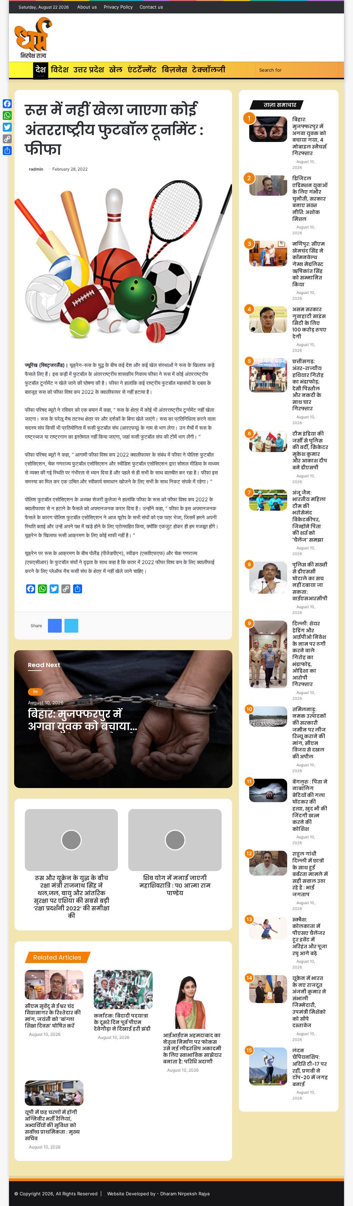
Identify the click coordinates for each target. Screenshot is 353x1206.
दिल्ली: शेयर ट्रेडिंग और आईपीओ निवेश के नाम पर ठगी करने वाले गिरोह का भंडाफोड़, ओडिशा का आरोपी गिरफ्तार (309, 654)
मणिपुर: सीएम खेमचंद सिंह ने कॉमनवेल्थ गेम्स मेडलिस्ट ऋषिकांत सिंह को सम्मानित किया (308, 264)
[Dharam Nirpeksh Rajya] (33, 37)
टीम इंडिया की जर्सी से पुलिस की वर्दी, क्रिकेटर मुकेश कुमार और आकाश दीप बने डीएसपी (310, 450)
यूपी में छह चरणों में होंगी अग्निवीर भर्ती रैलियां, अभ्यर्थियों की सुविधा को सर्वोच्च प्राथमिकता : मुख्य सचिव (52, 1125)
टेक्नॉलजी (208, 70)
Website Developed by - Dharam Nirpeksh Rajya (158, 1193)
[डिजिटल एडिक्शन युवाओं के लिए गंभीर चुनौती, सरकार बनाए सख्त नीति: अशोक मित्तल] (268, 185)
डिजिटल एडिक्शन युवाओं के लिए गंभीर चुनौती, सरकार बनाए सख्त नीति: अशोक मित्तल (309, 199)
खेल (115, 70)
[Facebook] (7, 104)
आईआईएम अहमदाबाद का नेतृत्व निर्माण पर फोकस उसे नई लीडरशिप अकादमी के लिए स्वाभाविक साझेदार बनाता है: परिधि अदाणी (192, 1048)
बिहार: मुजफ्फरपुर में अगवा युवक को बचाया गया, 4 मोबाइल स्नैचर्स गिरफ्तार (79, 733)
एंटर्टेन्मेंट (142, 70)
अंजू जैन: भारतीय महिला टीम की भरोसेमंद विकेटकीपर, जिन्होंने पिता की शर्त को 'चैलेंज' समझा (309, 516)
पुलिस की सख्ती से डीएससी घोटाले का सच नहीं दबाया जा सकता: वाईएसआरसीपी (309, 581)
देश (41, 70)
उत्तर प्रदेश (88, 70)
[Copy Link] (7, 139)
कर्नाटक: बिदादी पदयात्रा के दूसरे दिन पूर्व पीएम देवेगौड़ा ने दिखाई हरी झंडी (122, 1022)
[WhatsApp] (7, 115)
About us (87, 7)
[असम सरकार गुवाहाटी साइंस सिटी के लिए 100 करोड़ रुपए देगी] (268, 319)
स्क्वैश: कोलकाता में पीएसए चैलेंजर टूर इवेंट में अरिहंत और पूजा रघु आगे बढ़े (309, 936)
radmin (36, 169)
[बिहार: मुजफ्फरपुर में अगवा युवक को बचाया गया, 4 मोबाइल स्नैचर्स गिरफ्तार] (268, 129)
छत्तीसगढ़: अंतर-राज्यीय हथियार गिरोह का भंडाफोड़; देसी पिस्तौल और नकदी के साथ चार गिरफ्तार (308, 385)
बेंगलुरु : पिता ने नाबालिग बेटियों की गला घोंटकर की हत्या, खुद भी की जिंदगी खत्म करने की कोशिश (309, 805)
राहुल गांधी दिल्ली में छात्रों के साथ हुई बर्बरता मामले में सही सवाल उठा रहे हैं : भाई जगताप (310, 874)
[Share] (7, 150)
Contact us (151, 7)
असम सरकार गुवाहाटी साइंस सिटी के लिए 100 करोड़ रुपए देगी (309, 323)
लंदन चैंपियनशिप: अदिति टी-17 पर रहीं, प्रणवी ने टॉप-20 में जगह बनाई (310, 1067)
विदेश (60, 70)
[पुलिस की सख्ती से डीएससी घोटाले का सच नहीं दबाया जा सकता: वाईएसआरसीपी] (268, 578)
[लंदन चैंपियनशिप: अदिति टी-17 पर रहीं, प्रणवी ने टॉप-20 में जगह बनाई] (268, 1066)
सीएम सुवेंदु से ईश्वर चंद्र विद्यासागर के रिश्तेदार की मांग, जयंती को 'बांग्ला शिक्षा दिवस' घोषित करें (53, 1016)
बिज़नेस (175, 70)
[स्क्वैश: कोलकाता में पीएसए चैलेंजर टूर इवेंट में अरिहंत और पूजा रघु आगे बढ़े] (268, 928)
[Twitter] (7, 127)
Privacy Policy (118, 7)
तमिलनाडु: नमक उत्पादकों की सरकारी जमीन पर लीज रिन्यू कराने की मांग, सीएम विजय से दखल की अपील (309, 733)
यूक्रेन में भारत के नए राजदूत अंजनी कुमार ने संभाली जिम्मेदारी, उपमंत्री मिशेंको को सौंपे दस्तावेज (309, 1002)
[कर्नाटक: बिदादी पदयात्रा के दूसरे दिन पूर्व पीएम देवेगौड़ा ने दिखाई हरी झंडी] (123, 989)
